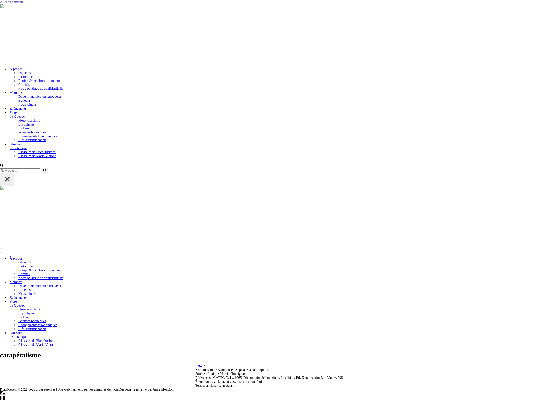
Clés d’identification (32, 140)
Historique (25, 77)
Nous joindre (27, 104)
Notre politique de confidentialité (40, 88)
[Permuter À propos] (74, 258)
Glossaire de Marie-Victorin (37, 156)
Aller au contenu (11, 2)
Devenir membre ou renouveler (39, 96)
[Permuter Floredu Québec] (74, 303)
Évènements (18, 108)
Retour (200, 366)
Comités (24, 84)
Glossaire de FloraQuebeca (37, 152)
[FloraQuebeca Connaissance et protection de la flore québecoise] (62, 61)
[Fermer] (7, 179)
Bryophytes (26, 124)
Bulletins (24, 100)
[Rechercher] (1, 166)
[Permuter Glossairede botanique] (74, 335)
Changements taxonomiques (37, 136)
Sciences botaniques (32, 132)
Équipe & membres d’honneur (39, 80)
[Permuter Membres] (74, 282)
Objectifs (24, 73)
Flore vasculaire (29, 120)
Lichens (23, 128)
